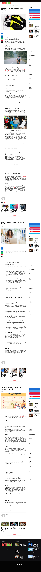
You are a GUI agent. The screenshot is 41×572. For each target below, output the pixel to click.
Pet (29, 465)
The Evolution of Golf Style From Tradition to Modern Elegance (13, 210)
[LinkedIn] (2, 37)
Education (30, 61)
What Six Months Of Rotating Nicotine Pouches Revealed (36, 31)
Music (29, 83)
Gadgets (30, 69)
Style (29, 91)
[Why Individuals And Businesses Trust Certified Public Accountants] (22, 370)
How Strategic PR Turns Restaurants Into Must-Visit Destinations (36, 36)
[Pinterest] (2, 40)
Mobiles (30, 82)
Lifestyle (30, 78)
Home (4, 0)
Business (30, 52)
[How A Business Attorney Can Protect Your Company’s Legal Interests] (14, 370)
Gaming (30, 70)
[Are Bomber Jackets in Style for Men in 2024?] (22, 206)
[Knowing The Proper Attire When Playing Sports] (13, 22)
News (29, 84)
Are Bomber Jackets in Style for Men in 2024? (22, 210)
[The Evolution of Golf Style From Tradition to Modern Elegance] (14, 206)
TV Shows (30, 98)
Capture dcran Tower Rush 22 (36, 41)
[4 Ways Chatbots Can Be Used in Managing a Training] (30, 556)
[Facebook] (2, 33)
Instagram (6, 0)
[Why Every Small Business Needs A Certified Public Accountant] (5, 370)
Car (29, 56)
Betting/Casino (30, 51)
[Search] (39, 1)
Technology (30, 93)
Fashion (30, 64)
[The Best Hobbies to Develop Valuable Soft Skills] (13, 401)
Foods (29, 68)
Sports (29, 89)
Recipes (30, 87)
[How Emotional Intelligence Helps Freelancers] (13, 236)
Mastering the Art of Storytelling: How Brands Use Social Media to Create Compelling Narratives (36, 550)
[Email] (2, 42)
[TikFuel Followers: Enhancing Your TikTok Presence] (30, 544)
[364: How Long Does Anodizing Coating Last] (5, 206)
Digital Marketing (31, 59)
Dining (29, 60)
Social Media (30, 88)
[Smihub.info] (6, 3)
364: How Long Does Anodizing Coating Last (5, 210)
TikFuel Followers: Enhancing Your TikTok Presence (35, 544)
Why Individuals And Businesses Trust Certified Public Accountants (22, 375)
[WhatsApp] (2, 38)
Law (29, 456)
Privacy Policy (12, 0)
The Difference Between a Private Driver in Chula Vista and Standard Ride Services (37, 26)
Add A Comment (14, 215)
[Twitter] (2, 35)
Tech (29, 92)
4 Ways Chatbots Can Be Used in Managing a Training (36, 557)
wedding (30, 314)
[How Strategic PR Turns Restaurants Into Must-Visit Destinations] (31, 36)
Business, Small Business (32, 55)
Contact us (15, 0)
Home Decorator (31, 74)
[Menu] (1, 0)
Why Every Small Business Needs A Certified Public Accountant (4, 375)
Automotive (30, 50)
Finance (30, 65)
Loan (29, 79)
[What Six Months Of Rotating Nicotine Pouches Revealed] (31, 31)
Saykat (7, 361)
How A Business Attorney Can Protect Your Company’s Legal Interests (13, 375)
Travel (29, 96)
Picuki (9, 0)
